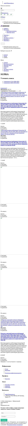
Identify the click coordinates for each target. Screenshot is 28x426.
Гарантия (7, 386)
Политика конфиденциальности (13, 373)
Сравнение (4, 88)
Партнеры (7, 387)
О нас (6, 369)
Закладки (7, 378)
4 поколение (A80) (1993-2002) (11, 82)
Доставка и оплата (9, 384)
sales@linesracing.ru (10, 394)
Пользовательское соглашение (14, 424)
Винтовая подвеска (11, 31)
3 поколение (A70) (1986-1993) (11, 81)
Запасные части (11, 32)
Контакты (7, 370)
